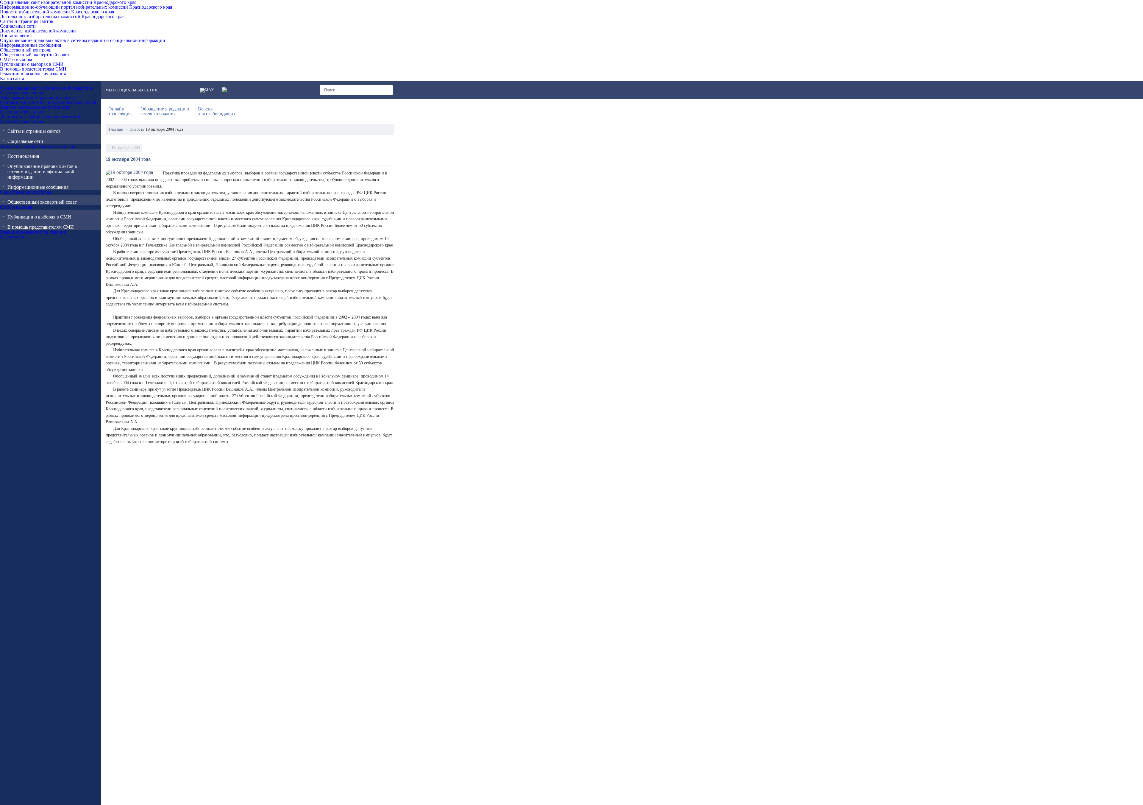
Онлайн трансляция (120, 111)
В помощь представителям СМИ (33, 69)
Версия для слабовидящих (216, 111)
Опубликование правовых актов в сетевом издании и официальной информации (82, 40)
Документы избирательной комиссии (38, 31)
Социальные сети (18, 26)
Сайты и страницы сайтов (26, 21)
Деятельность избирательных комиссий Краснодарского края (62, 16)
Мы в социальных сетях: (131, 90)
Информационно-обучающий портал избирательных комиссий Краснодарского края (86, 7)
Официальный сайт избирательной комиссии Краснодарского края (68, 2)
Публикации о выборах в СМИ (32, 64)
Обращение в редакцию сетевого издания (164, 111)
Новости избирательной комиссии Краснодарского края (57, 12)
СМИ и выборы (16, 59)
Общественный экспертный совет (34, 54)
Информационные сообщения (30, 45)
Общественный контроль (25, 50)
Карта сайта (12, 78)
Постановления (16, 35)
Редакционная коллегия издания (33, 73)
